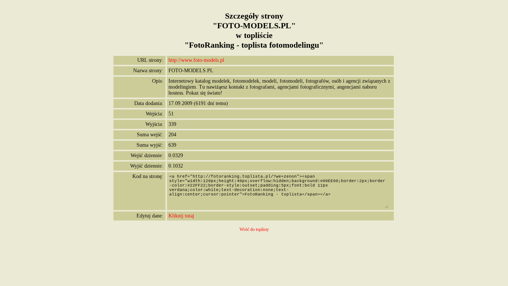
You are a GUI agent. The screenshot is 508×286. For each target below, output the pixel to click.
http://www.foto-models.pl (196, 60)
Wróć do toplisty (254, 229)
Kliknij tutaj (181, 216)
